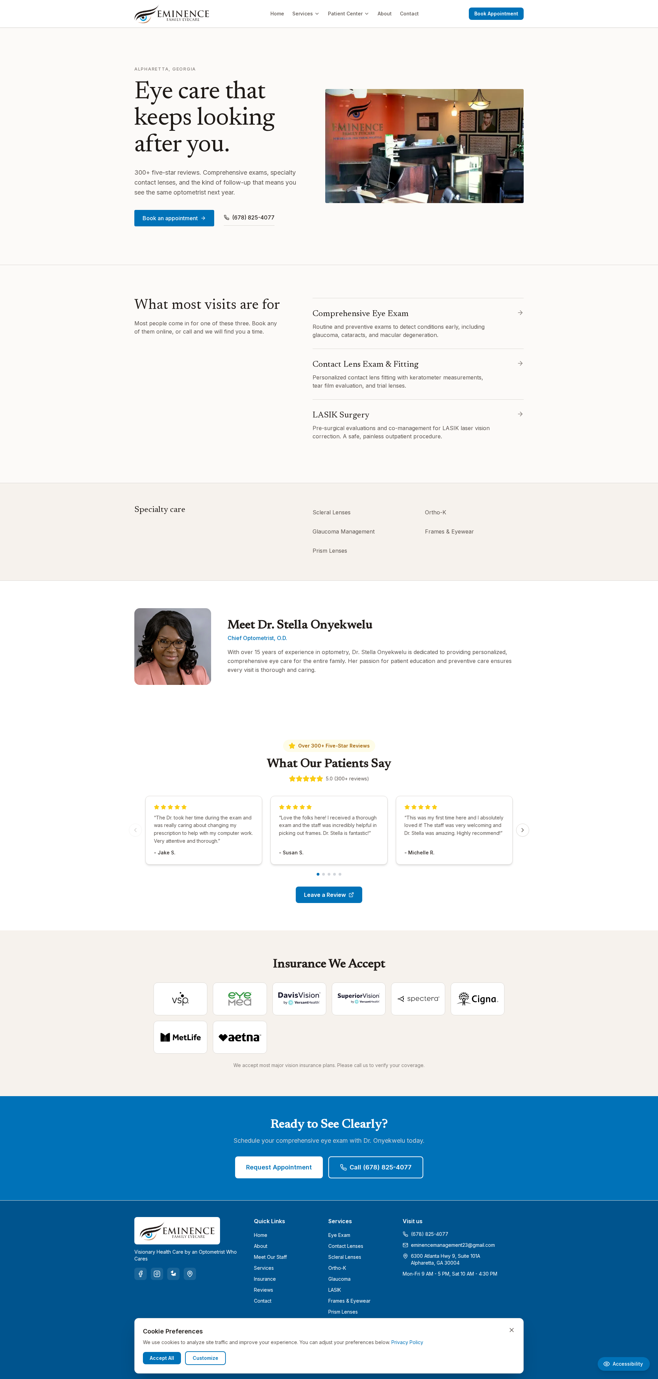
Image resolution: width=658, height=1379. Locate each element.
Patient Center (345, 13)
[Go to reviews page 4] (334, 874)
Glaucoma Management (344, 531)
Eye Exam (339, 1235)
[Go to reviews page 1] (318, 874)
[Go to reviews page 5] (340, 874)
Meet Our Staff (270, 1257)
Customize (205, 1358)
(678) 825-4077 (253, 217)
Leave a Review (325, 894)
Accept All (162, 1358)
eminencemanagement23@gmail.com (453, 1245)
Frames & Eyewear (449, 531)
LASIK (334, 1290)
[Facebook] (140, 1274)
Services (302, 13)
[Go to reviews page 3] (329, 874)
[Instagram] (157, 1274)
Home (277, 13)
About (385, 13)
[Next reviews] (522, 830)
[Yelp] (173, 1274)
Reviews (263, 1290)
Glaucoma (339, 1279)
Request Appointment (279, 1167)
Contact (409, 13)
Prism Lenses (330, 550)
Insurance (265, 1279)
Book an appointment (170, 218)
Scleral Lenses (332, 512)
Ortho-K (435, 512)
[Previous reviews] (135, 830)
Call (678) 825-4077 (381, 1167)
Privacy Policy (407, 1342)
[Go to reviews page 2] (323, 874)
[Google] (190, 1274)
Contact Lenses (345, 1246)
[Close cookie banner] (511, 1330)
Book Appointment (496, 13)
